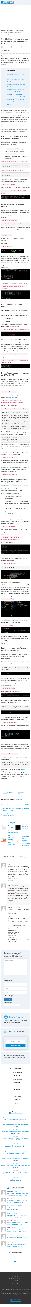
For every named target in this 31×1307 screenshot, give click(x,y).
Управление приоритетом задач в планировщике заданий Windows (15, 1132)
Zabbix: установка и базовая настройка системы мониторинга (12, 840)
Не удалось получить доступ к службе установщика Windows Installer (15, 1152)
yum (25, 388)
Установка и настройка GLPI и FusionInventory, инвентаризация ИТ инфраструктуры (13, 827)
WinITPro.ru (4, 30)
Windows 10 (17, 1082)
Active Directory (17, 1086)
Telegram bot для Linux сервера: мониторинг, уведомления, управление (26, 841)
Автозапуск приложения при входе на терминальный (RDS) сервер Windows (15, 1145)
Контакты (15, 1280)
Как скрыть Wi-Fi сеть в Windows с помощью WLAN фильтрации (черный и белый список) (15, 1173)
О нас (15, 1275)
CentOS (11, 30)
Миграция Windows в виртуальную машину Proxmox (15, 1125)
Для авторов (15, 1276)
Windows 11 (17, 1076)
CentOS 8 (6, 485)
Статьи (16, 1282)
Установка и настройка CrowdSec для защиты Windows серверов (15, 1179)
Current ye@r (8, 1002)
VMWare (17, 1099)
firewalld (23, 769)
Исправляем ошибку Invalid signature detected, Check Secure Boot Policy (16, 1139)
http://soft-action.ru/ (13, 1059)
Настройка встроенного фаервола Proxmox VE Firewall (15, 1159)
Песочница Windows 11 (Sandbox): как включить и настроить (15, 1166)
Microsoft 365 (17, 1096)
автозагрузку (14, 397)
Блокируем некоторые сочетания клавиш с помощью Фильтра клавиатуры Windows (15, 1118)
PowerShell (17, 1089)
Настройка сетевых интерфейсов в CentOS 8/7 (16, 804)
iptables (3, 772)
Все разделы (16, 1103)
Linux (16, 30)
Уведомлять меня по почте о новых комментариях (14, 979)
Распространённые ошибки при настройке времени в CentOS (15, 102)
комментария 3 (7, 50)
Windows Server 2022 (17, 1072)
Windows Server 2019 (17, 1079)
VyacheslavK (16, 47)
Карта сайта (15, 1283)
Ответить (10, 880)
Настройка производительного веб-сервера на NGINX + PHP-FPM (16, 809)
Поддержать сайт (15, 1278)
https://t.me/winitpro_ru (16, 1017)
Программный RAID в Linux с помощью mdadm (26, 827)
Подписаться (15, 1045)
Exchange (17, 1093)
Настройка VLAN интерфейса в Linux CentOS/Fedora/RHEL (13, 814)
